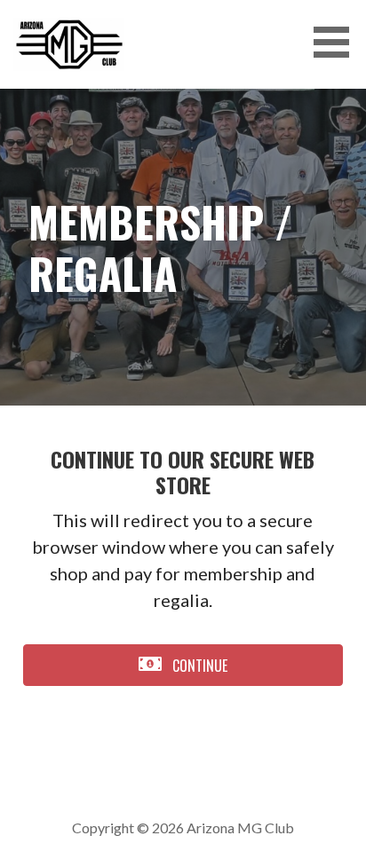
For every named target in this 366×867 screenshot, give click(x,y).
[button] (337, 42)
